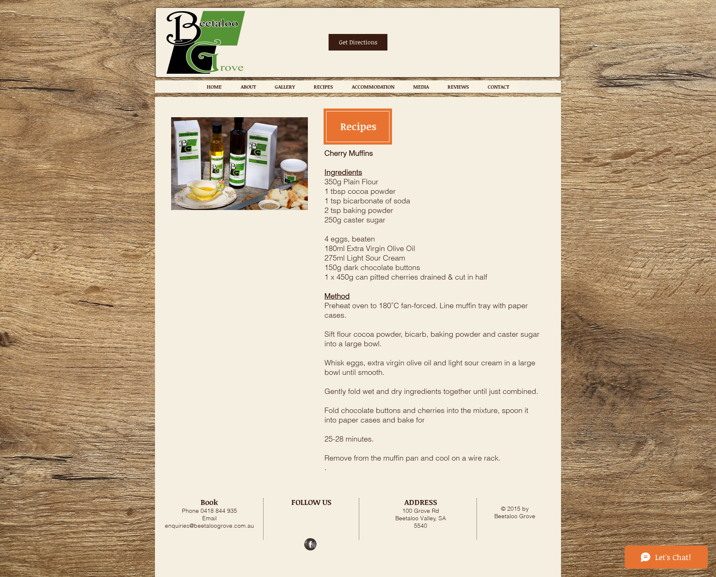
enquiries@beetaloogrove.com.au (209, 525)
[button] (323, 86)
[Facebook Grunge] (310, 544)
